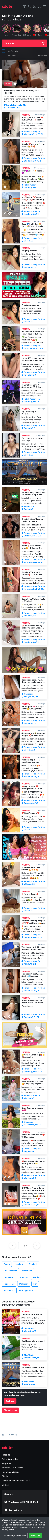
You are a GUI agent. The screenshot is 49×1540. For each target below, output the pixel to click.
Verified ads (13, 51)
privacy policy (8, 1530)
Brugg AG (24, 1277)
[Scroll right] (45, 30)
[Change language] (24, 6)
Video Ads (12, 56)
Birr (35, 1284)
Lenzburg (19, 1264)
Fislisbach (8, 1290)
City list (5, 1476)
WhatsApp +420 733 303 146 (23, 1502)
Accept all (35, 1535)
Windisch (33, 1264)
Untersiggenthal (25, 1290)
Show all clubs (10, 1410)
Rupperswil (9, 1284)
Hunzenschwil (10, 1271)
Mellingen (23, 1284)
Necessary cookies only (15, 1535)
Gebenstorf (9, 1277)
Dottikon (37, 1277)
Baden (7, 1264)
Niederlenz (27, 1271)
